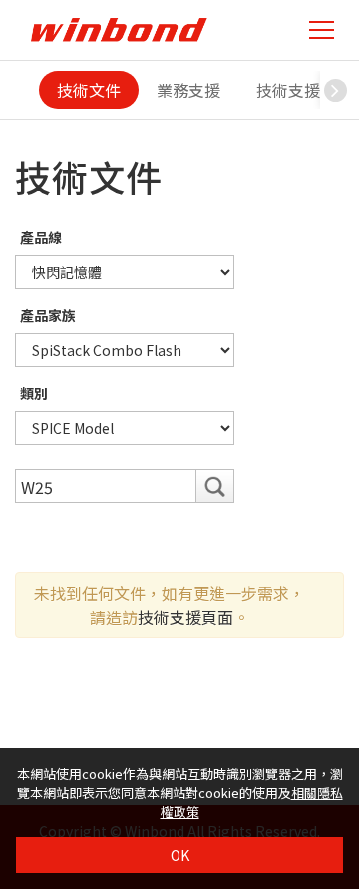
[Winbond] (118, 29)
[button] (335, 90)
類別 (34, 393)
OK (180, 855)
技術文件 (89, 90)
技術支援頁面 (185, 617)
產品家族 (48, 315)
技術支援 (288, 90)
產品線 (41, 237)
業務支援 (188, 90)
